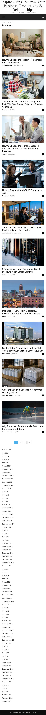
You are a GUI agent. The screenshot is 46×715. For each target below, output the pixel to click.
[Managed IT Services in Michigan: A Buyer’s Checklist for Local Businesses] (23, 294)
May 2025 (5, 498)
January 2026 (6, 472)
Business (5, 56)
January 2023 (6, 588)
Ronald (4, 110)
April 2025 (5, 501)
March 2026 (6, 466)
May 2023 (5, 575)
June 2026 (5, 456)
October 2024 (7, 521)
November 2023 (7, 556)
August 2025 (6, 488)
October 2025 (7, 482)
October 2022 (7, 598)
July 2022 (5, 608)
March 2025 (6, 505)
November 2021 (7, 633)
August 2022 (6, 604)
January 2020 (6, 701)
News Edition (6, 353)
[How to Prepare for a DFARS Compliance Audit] (23, 174)
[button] (43, 17)
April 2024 (5, 540)
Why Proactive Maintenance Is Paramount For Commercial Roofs (23, 427)
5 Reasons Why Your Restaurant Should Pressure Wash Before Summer (21, 270)
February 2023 (7, 585)
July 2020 (5, 685)
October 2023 (7, 559)
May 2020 (5, 688)
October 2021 (7, 637)
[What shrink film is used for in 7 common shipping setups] (23, 373)
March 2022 (6, 621)
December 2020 (7, 669)
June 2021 (5, 650)
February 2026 (7, 469)
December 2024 (7, 514)
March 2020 (6, 695)
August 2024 (6, 527)
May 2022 (5, 614)
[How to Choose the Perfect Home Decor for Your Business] (23, 43)
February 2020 (7, 698)
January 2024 (6, 550)
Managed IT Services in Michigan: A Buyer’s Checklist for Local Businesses (21, 312)
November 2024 (7, 517)
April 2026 (5, 463)
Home (4, 22)
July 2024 (5, 530)
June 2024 (5, 534)
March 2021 (6, 659)
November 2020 (7, 672)
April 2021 (5, 656)
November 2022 (7, 595)
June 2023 (5, 572)
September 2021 (8, 640)
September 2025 (8, 485)
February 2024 (7, 546)
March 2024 (6, 543)
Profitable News (7, 395)
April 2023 (5, 579)
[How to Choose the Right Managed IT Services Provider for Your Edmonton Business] (23, 129)
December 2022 (7, 592)
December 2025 (7, 476)
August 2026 (6, 450)
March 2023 (6, 582)
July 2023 (5, 569)
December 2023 (7, 553)
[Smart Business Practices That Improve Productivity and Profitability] (23, 213)
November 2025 (7, 479)
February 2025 (7, 508)
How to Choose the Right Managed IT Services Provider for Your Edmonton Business (20, 149)
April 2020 (5, 692)
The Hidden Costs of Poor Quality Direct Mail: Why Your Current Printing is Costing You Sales (22, 104)
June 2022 (5, 611)
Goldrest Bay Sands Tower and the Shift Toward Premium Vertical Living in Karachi (22, 349)
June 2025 (5, 495)
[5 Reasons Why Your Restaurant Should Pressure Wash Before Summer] (23, 252)
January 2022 (6, 627)
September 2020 (8, 679)
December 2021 (7, 630)
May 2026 (5, 459)
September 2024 (8, 524)
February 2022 (7, 624)
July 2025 (5, 492)
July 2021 (5, 646)
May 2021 (5, 653)
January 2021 (6, 666)
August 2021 (6, 643)
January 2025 (6, 511)
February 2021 (7, 662)
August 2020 (6, 682)
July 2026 (5, 453)
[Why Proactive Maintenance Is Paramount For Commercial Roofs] (23, 412)
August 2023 (6, 566)
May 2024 (5, 537)
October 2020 (7, 675)
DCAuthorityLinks (7, 65)
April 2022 (5, 617)
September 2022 (8, 601)
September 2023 (8, 563)
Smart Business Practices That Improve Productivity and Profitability (22, 228)
